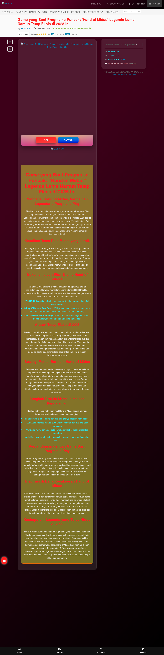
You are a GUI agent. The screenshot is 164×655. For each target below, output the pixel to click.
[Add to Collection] (10, 49)
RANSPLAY (7, 12)
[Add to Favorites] (10, 41)
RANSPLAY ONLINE (59, 12)
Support (74, 34)
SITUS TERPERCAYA (93, 12)
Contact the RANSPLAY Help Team (124, 74)
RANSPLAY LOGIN (38, 12)
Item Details (23, 34)
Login (19, 652)
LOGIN (46, 140)
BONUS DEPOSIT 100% (122, 63)
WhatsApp (101, 652)
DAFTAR (68, 140)
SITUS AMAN (112, 12)
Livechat (59, 652)
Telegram (143, 652)
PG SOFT (75, 12)
